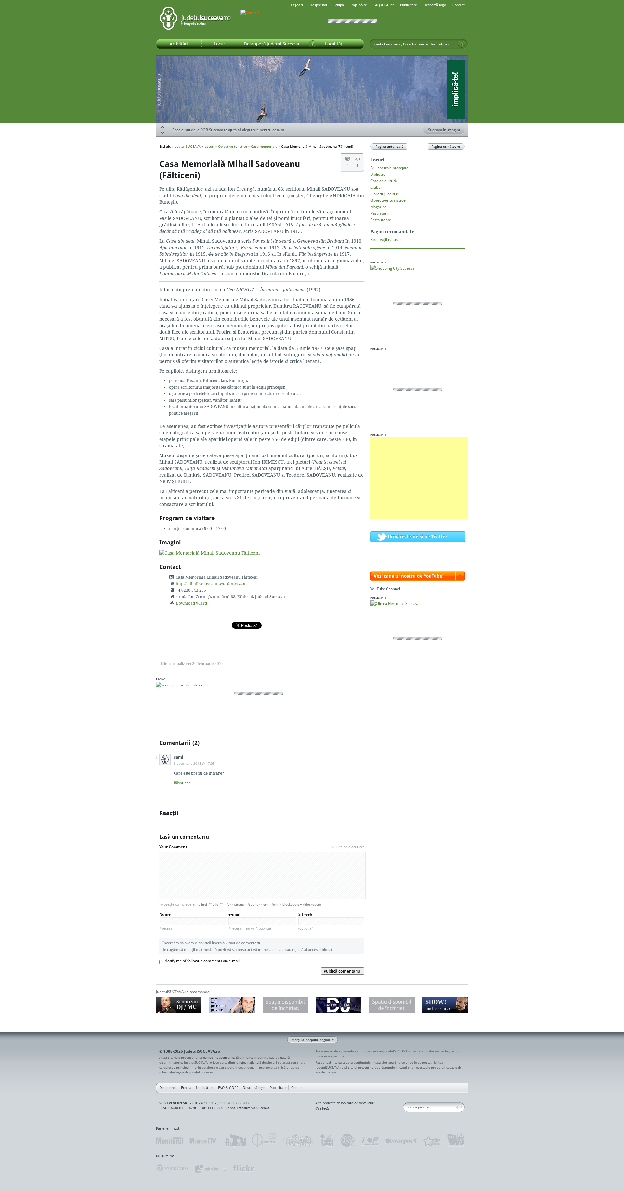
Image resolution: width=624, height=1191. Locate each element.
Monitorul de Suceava (169, 1141)
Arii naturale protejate (389, 167)
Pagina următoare (445, 146)
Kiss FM (347, 1141)
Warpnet (401, 1141)
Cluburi (376, 187)
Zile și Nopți (431, 1141)
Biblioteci (378, 174)
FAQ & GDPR (383, 5)
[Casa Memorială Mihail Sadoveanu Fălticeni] (209, 553)
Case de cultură (383, 180)
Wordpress (172, 1168)
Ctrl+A (322, 1108)
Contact (458, 5)
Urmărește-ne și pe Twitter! (418, 536)
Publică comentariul (342, 971)
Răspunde (182, 782)
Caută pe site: (405, 1107)
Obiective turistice (232, 146)
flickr (243, 1168)
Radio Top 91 (370, 1141)
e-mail (250, 921)
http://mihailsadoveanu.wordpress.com (212, 583)
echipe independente (218, 1057)
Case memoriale (264, 146)
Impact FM (298, 1141)
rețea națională (250, 1062)
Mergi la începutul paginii (311, 1040)
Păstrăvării (379, 213)
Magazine (378, 206)
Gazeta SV (264, 1141)
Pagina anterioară (389, 146)
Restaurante (380, 219)
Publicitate (408, 5)
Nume (166, 921)
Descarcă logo (434, 5)
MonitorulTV (203, 1141)
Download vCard (191, 603)
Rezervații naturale (386, 239)
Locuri (209, 146)
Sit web (305, 921)
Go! (461, 44)
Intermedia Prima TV (326, 1141)
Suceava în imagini (444, 129)
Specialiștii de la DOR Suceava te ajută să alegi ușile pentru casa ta (228, 130)
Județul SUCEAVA (195, 19)
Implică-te (358, 5)
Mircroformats (210, 1168)
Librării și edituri (384, 193)
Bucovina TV (235, 1141)
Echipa (338, 5)
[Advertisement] (419, 478)
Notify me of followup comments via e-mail (202, 960)
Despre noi (318, 5)
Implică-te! (205, 1087)
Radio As (456, 1141)
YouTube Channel (385, 588)
